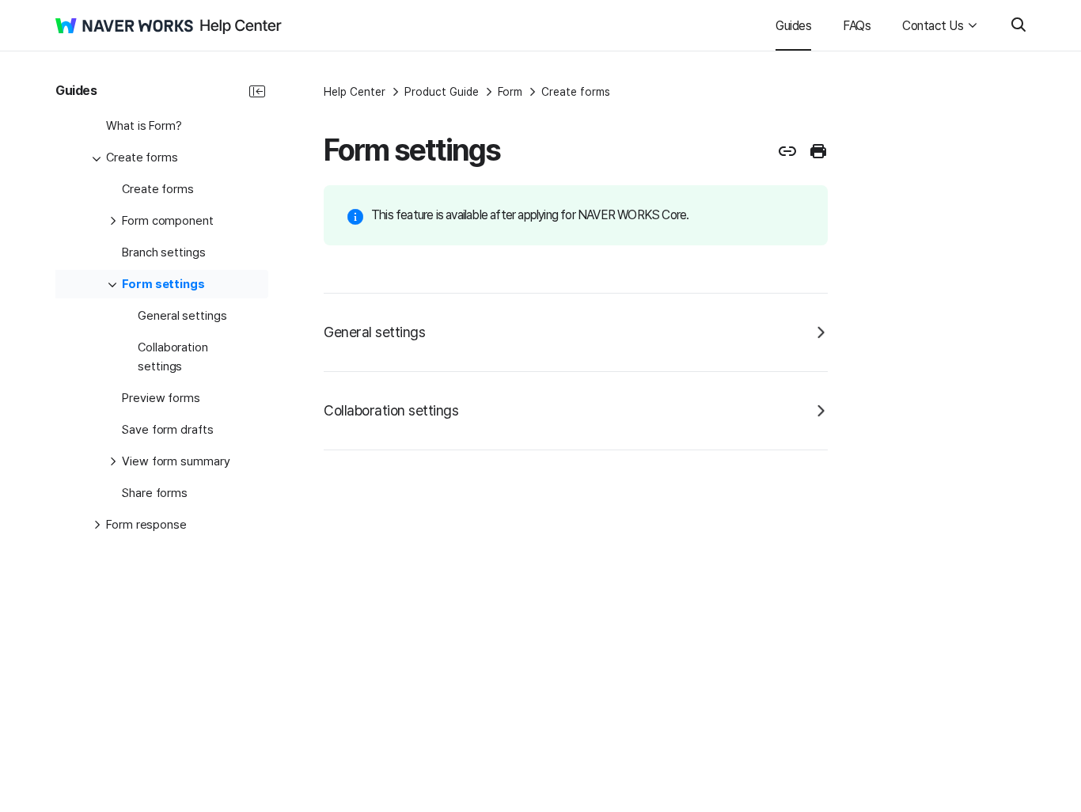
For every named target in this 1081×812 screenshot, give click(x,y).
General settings (374, 332)
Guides (793, 25)
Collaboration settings (391, 410)
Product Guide (441, 91)
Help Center (354, 91)
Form (510, 91)
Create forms (575, 91)
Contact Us (932, 25)
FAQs (856, 25)
